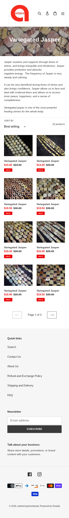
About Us (13, 366)
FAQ (10, 395)
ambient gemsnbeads (28, 506)
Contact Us (14, 356)
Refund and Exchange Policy (24, 375)
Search (11, 347)
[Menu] (63, 13)
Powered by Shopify (50, 506)
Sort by (9, 120)
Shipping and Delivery (20, 385)
